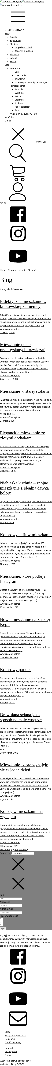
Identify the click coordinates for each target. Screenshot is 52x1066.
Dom (17, 72)
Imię (2, 895)
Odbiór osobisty (13, 1042)
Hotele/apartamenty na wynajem (31, 82)
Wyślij (3, 929)
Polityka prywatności (15, 1035)
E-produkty (15, 40)
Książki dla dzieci (23, 47)
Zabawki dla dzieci (24, 51)
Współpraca (11, 1051)
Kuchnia (19, 103)
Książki (13, 37)
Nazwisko (5, 902)
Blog (7, 65)
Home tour (15, 68)
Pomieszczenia (17, 86)
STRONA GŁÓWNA (14, 30)
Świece (13, 58)
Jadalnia (19, 89)
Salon (17, 110)
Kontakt (9, 1048)
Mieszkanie (20, 75)
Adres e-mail (6, 909)
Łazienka (19, 99)
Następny (23, 849)
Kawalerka (20, 79)
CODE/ (20, 1064)
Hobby (13, 61)
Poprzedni (5, 849)
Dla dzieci (14, 44)
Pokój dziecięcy (22, 106)
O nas (8, 120)
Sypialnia (19, 93)
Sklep (7, 33)
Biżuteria (14, 54)
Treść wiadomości (9, 916)
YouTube (9, 117)
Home (3, 270)
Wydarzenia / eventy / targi (23, 114)
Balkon (18, 96)
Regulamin (10, 1039)
